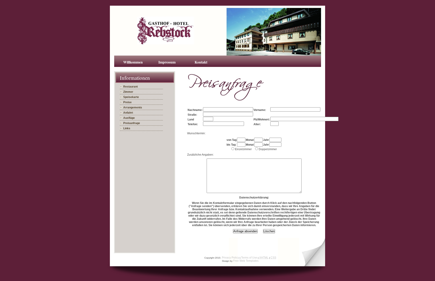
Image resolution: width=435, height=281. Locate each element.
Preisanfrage (131, 123)
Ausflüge (129, 118)
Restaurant (130, 86)
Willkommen (133, 62)
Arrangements (132, 107)
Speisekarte (131, 97)
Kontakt (201, 62)
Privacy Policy (230, 257)
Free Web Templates (246, 260)
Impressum (167, 62)
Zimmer (128, 91)
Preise (127, 102)
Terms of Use (249, 257)
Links (126, 128)
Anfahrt (128, 112)
